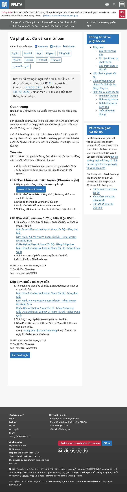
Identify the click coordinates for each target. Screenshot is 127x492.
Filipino (50, 53)
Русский (42, 60)
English (15, 53)
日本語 (29, 60)
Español (28, 53)
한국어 (17, 60)
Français (55, 60)
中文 (39, 53)
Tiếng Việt (64, 53)
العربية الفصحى (21, 66)
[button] (107, 4)
